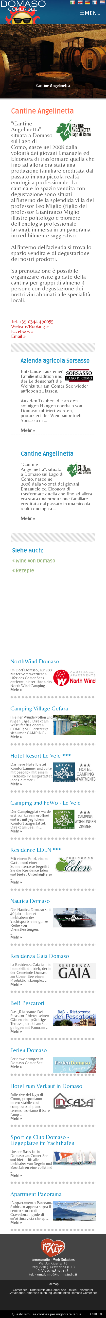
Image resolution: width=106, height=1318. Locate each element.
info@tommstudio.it (62, 1274)
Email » (18, 336)
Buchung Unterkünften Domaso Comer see (69, 1293)
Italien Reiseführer (81, 1290)
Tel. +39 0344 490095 (32, 321)
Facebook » (22, 331)
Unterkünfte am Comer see (48, 1290)
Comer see (20, 1290)
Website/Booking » (30, 326)
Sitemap (53, 1284)
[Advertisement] (53, 620)
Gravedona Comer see (24, 1293)
